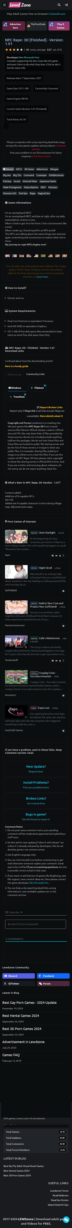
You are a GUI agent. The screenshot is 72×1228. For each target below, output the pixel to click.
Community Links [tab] (35, 373)
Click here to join (41, 156)
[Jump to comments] (66, 1219)
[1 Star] (6, 49)
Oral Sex (23, 193)
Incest (17, 181)
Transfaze (19, 396)
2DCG (19, 169)
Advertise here (12, 25)
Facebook (48, 975)
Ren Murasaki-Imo (29, 57)
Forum (46, 983)
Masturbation (31, 187)
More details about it (51, 415)
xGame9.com (57, 13)
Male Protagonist (12, 187)
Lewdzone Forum (59, 1190)
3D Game (29, 169)
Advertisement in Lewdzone (23, 1042)
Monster (52, 187)
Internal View (30, 181)
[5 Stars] (21, 49)
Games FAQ (11, 1055)
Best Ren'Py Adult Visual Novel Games (24, 1165)
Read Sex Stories (59, 1199)
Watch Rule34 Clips (58, 1204)
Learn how (42, 276)
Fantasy (7, 181)
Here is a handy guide (16, 366)
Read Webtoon (60, 1195)
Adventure (42, 169)
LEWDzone (26, 1219)
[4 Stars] (17, 49)
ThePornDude (38, 24)
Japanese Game (48, 181)
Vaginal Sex (44, 193)
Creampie (41, 175)
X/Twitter (13, 983)
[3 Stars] (14, 49)
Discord (12, 975)
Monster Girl (9, 193)
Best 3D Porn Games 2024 (21, 1028)
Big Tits (17, 175)
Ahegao (54, 169)
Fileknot (39, 387)
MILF (43, 187)
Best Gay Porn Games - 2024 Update (29, 1002)
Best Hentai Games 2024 (20, 1015)
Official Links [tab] (14, 374)
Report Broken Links (51, 407)
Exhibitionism (56, 175)
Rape (32, 193)
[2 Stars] (10, 49)
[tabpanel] (36, 391)
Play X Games (56, 25)
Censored (29, 175)
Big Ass (7, 175)
